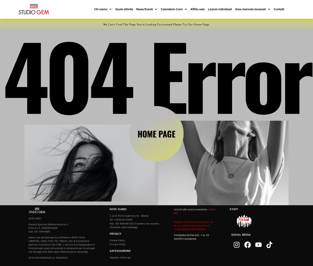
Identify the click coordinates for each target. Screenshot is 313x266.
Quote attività (124, 9)
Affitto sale (197, 9)
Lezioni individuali (220, 9)
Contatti (279, 9)
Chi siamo (100, 9)
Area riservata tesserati (250, 9)
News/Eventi (144, 9)
